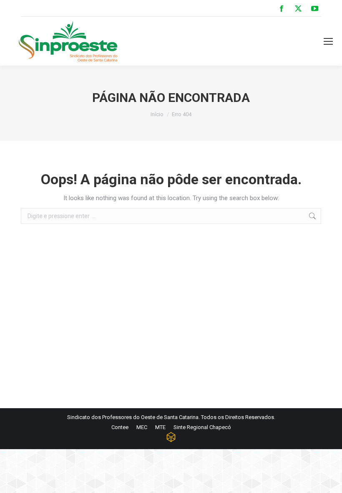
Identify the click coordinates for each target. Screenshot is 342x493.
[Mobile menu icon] (328, 41)
